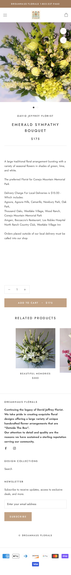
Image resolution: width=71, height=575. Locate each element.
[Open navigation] (5, 15)
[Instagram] (14, 448)
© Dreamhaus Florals (35, 535)
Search (8, 469)
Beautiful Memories (35, 373)
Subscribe (18, 516)
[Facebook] (5, 448)
